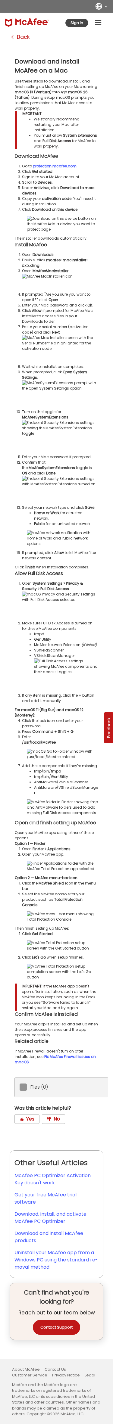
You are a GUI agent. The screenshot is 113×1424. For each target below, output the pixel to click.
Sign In (77, 22)
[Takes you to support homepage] (27, 22)
